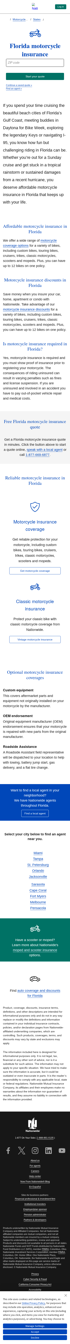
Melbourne (38, 902)
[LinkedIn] (48, 1151)
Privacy (35, 1274)
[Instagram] (35, 1151)
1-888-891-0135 (45, 1138)
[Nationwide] (35, 1125)
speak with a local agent (45, 450)
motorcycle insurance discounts (26, 309)
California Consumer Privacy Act (35, 1284)
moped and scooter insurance (35, 950)
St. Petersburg (38, 865)
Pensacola (38, 908)
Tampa (38, 859)
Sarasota (38, 884)
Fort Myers (38, 896)
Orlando (38, 871)
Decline (35, 1337)
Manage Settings (35, 1326)
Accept (35, 1331)
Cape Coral (37, 890)
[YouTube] (62, 1151)
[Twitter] (21, 1151)
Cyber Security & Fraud (35, 1279)
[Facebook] (8, 1151)
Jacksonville (38, 877)
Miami (38, 853)
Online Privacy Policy (33, 1303)
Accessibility (35, 1289)
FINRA (45, 1249)
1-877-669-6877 (37, 455)
